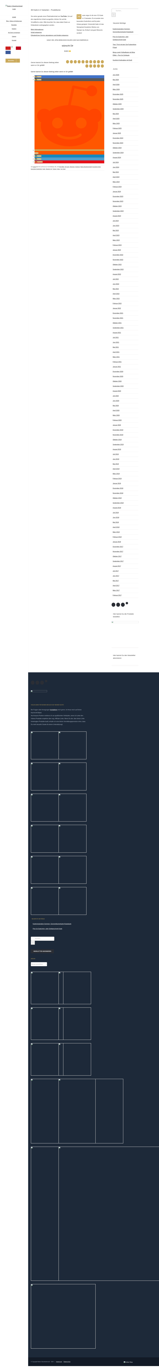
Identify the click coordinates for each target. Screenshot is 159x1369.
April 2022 (116, 294)
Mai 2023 (116, 230)
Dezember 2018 (118, 488)
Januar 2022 (117, 308)
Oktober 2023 (117, 206)
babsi (34, 166)
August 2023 (117, 216)
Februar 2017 (117, 595)
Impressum (59, 1361)
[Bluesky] (75, 62)
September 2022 (118, 269)
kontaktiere (53, 710)
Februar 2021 (117, 362)
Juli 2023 (116, 221)
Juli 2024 (116, 162)
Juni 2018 (116, 517)
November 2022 (118, 259)
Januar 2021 (117, 366)
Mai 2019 (116, 464)
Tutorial (54, 169)
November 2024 (118, 143)
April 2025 (116, 118)
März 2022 (116, 298)
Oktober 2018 (117, 498)
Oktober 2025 (117, 104)
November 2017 (118, 551)
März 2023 (116, 240)
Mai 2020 (116, 405)
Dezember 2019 (118, 430)
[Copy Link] (102, 66)
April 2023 (116, 235)
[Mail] (123, 605)
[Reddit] (79, 62)
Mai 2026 (116, 79)
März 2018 (116, 532)
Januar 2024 (117, 191)
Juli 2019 (116, 454)
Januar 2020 (117, 425)
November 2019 (118, 435)
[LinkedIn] (83, 62)
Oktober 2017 (117, 556)
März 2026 (116, 89)
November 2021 (118, 318)
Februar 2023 (117, 245)
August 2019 (117, 449)
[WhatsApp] (91, 62)
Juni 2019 (116, 459)
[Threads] (98, 62)
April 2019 (116, 469)
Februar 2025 (117, 128)
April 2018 (116, 527)
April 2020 (116, 410)
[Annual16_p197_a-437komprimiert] (125, 622)
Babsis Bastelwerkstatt (86, 166)
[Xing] (95, 66)
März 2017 (116, 590)
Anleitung (77, 166)
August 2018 (117, 508)
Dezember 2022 (118, 255)
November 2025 (118, 99)
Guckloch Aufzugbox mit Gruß (122, 60)
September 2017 (118, 561)
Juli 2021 (116, 337)
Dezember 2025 (118, 94)
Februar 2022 (117, 303)
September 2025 (118, 109)
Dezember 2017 (118, 546)
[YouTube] (113, 605)
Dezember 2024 (118, 138)
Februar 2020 (117, 420)
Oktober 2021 (117, 323)
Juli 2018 (116, 512)
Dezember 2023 (118, 196)
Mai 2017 (116, 580)
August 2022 (117, 274)
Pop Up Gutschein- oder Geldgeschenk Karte (47, 928)
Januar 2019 (117, 483)
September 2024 (118, 152)
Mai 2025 (116, 114)
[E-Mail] (98, 66)
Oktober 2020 (117, 381)
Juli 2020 (116, 396)
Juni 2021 (116, 342)
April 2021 (116, 352)
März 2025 (116, 123)
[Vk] (91, 66)
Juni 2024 (116, 167)
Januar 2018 (117, 542)
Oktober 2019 (117, 439)
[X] (71, 62)
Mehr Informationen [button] (37, 29)
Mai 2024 (116, 172)
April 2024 (116, 177)
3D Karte (67, 166)
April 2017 (116, 585)
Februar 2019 (117, 478)
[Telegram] (95, 62)
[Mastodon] (87, 62)
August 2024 (117, 157)
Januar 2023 (117, 250)
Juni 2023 (116, 225)
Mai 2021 (116, 347)
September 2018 (118, 503)
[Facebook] (67, 62)
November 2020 (118, 376)
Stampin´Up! (49, 169)
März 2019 (116, 473)
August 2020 (117, 391)
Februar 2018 (117, 537)
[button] (38, 76)
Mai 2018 (116, 522)
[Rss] (118, 605)
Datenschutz (67, 1361)
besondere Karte (96, 166)
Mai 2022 (116, 289)
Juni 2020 (116, 401)
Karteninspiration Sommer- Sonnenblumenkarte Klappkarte (52, 924)
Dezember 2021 (118, 313)
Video (58, 169)
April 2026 (116, 84)
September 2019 (118, 444)
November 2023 (118, 201)
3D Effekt (62, 166)
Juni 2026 (116, 75)
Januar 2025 (117, 133)
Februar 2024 (117, 186)
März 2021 (116, 357)
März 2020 (116, 415)
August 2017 (117, 566)
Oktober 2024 (117, 148)
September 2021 (118, 328)
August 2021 (117, 332)
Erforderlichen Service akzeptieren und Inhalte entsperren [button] (49, 35)
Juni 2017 (116, 576)
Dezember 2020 (118, 371)
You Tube (62, 169)
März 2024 (116, 182)
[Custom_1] (127, 603)
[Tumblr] (102, 62)
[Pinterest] (87, 66)
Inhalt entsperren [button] (36, 32)
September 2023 (118, 211)
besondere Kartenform (36, 169)
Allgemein (72, 166)
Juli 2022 (116, 279)
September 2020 (118, 386)
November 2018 (118, 493)
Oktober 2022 (117, 264)
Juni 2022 (116, 284)
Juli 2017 (116, 571)
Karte (44, 169)
